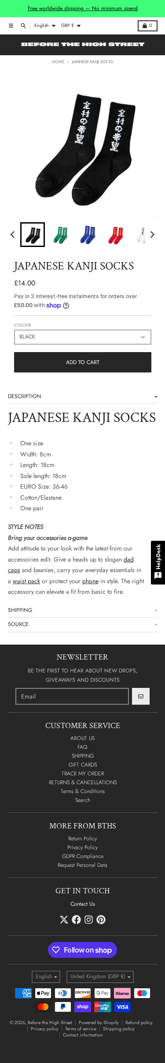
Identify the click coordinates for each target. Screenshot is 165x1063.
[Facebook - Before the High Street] (76, 919)
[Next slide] (152, 235)
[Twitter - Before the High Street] (64, 919)
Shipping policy (119, 1028)
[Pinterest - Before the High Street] (101, 919)
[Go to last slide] (13, 235)
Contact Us (82, 904)
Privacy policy (45, 1028)
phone (90, 581)
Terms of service (80, 1028)
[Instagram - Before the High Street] (88, 919)
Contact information (83, 1035)
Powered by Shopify (99, 1022)
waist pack (26, 581)
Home (58, 62)
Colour (22, 325)
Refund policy (139, 1022)
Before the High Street (50, 1022)
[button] (32, 234)
